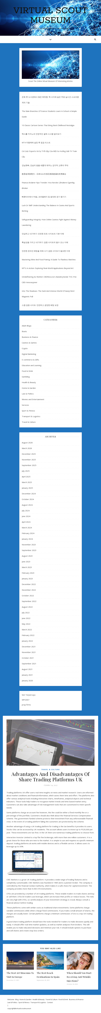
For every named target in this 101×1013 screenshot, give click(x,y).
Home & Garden (29, 388)
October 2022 (28, 595)
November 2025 (29, 459)
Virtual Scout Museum (50, 16)
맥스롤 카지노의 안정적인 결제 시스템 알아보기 (41, 134)
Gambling (26, 376)
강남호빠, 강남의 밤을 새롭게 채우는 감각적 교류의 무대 (45, 165)
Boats (24, 331)
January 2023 (27, 578)
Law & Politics (28, 393)
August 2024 (27, 505)
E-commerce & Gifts (30, 359)
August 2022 (27, 607)
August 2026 (27, 442)
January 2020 (27, 680)
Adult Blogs (26, 325)
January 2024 (27, 539)
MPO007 (25, 700)
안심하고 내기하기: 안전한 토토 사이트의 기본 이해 (43, 233)
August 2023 (27, 556)
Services (25, 405)
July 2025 (26, 471)
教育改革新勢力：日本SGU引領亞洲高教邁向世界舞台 (44, 174)
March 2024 (27, 527)
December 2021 (29, 646)
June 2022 (26, 618)
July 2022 (26, 612)
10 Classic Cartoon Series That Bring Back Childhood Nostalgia (48, 125)
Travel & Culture (29, 422)
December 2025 (29, 454)
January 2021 (27, 675)
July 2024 (26, 510)
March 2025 (27, 482)
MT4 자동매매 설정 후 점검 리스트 (36, 142)
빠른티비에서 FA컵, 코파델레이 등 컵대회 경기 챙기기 (44, 196)
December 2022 (29, 584)
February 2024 (28, 533)
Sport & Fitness (28, 410)
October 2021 (28, 658)
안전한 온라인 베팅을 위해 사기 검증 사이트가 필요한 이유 (46, 251)
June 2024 (26, 516)
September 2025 (29, 465)
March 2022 (27, 629)
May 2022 (26, 624)
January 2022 (27, 641)
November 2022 (29, 590)
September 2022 (29, 601)
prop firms (26, 704)
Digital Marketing (29, 354)
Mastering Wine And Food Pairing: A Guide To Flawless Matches (49, 259)
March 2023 (27, 567)
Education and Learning (31, 365)
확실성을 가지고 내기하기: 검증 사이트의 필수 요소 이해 (45, 242)
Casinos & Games (29, 342)
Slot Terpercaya (28, 695)
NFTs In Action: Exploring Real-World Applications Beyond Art (48, 268)
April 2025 (26, 476)
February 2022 (28, 635)
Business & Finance (30, 337)
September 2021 (29, 663)
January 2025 (27, 488)
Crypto (25, 348)
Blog (16, 999)
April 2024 (26, 522)
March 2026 (27, 448)
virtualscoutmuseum (23, 1008)
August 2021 (27, 669)
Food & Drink (27, 371)
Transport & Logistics (31, 416)
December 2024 (29, 493)
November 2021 (29, 652)
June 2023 (26, 561)
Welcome (10, 999)
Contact (50, 1002)
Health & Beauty (29, 382)
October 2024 (28, 499)
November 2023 (29, 544)
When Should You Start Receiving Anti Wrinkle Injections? (79, 976)
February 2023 (28, 573)
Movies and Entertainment (33, 399)
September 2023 (29, 550)
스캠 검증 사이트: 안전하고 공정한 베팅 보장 (40, 305)
